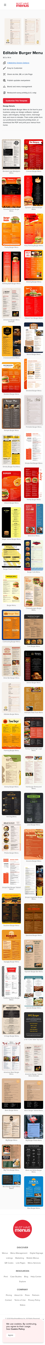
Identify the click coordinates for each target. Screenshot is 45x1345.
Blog (26, 1277)
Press (27, 1295)
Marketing (19, 1258)
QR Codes (8, 1263)
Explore (22, 1282)
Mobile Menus (32, 1258)
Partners (35, 1295)
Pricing (9, 1295)
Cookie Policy (18, 1329)
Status (22, 1305)
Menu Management (18, 1253)
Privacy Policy (34, 1300)
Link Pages (20, 1263)
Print (6, 1277)
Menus (5, 1253)
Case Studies (16, 1277)
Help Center (36, 1277)
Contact (8, 1300)
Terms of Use (20, 1300)
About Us (18, 1295)
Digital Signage (36, 1253)
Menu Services (34, 1263)
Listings (9, 1258)
